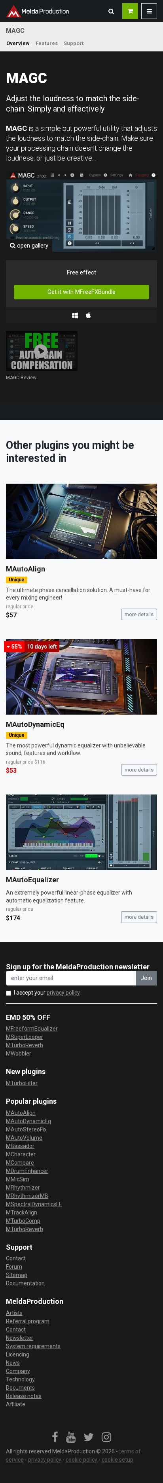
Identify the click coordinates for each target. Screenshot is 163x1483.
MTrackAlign (21, 1212)
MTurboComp (23, 1221)
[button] (111, 11)
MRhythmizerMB (27, 1196)
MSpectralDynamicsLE (34, 1204)
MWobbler (18, 1053)
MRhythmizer (23, 1187)
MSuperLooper (24, 1037)
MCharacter (21, 1154)
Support (73, 43)
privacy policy (63, 992)
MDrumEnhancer (27, 1171)
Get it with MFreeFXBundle (81, 291)
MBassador (20, 1146)
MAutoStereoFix (26, 1129)
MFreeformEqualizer (32, 1028)
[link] (55, 1437)
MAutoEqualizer (32, 880)
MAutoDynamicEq (35, 724)
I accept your (47, 992)
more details (139, 614)
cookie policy (81, 1460)
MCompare (20, 1163)
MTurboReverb (24, 1045)
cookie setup (117, 1460)
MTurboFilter (22, 1083)
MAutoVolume (24, 1138)
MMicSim (17, 1179)
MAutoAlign (25, 569)
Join (146, 978)
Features (47, 43)
